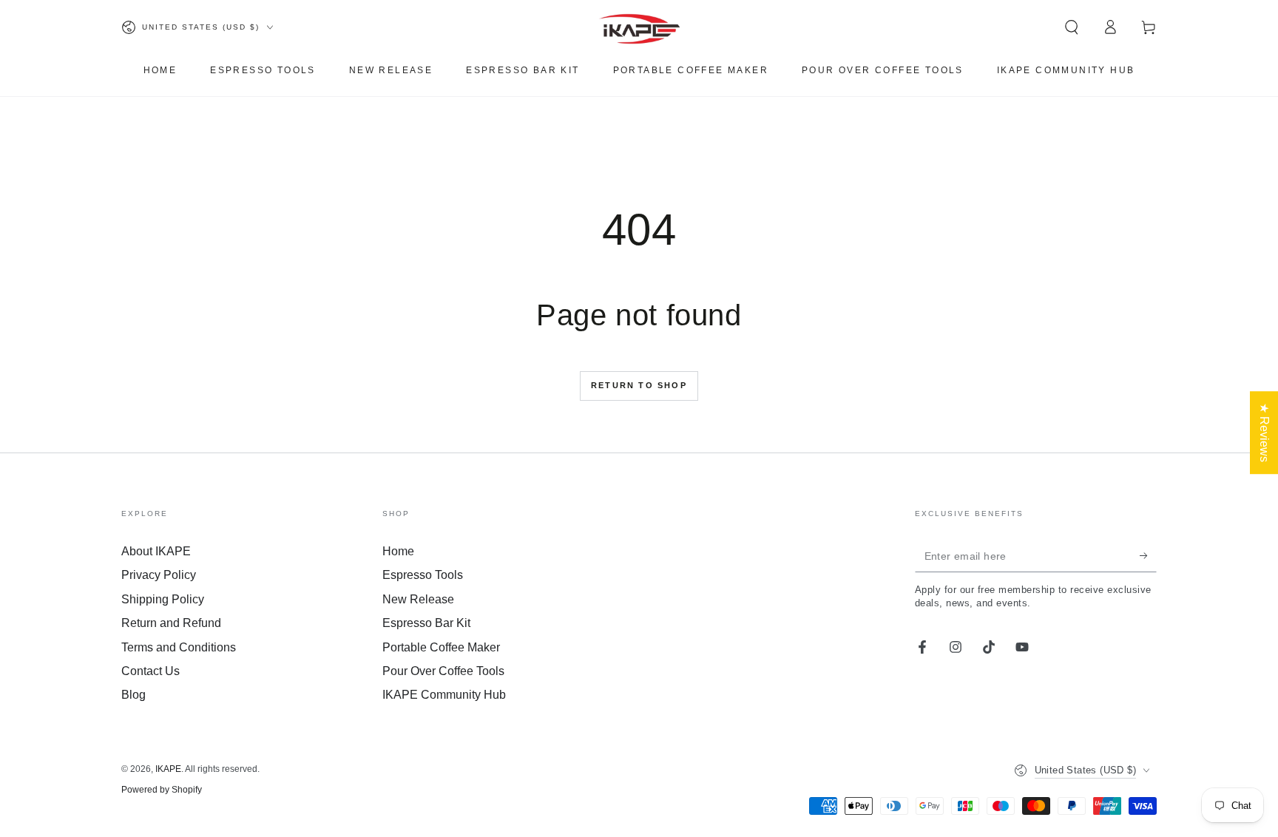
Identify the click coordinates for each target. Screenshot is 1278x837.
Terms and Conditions (178, 647)
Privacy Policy (158, 575)
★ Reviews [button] (1264, 432)
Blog (133, 694)
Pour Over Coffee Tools (443, 671)
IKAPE (168, 769)
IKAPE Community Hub (444, 694)
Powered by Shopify (161, 790)
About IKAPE (156, 551)
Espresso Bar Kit (426, 623)
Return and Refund (171, 623)
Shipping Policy (162, 599)
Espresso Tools (422, 575)
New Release (418, 599)
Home (398, 551)
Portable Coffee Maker (441, 647)
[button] (1071, 27)
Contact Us (150, 671)
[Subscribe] (1148, 555)
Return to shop (639, 385)
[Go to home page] (639, 27)
